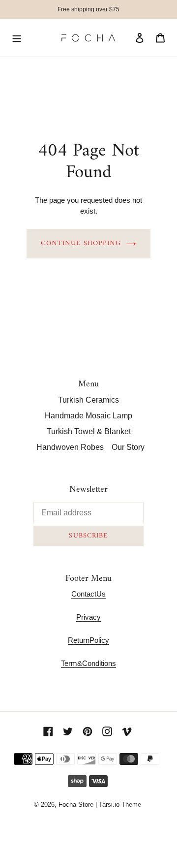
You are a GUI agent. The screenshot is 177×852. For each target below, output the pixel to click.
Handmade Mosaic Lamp (88, 415)
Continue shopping (81, 243)
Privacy (88, 617)
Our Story (128, 447)
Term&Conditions (88, 663)
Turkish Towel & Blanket (89, 431)
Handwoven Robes (70, 447)
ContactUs (88, 594)
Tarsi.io (109, 804)
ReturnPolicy (88, 640)
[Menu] (16, 38)
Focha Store (76, 804)
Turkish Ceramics (88, 400)
